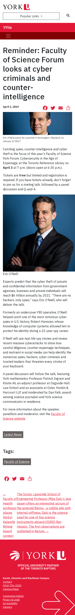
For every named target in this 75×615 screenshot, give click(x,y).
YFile (7, 27)
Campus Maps (11, 589)
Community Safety (13, 596)
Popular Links (30, 16)
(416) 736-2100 (12, 585)
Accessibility (10, 603)
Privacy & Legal (11, 599)
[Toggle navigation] (8, 35)
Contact (7, 581)
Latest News (13, 435)
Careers (7, 607)
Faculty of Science (16, 462)
